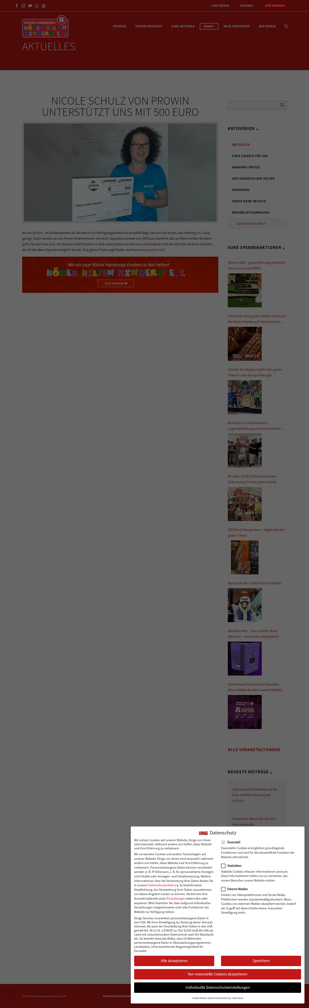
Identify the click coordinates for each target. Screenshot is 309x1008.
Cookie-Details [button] (199, 998)
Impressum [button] (237, 998)
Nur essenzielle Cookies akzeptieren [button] (217, 974)
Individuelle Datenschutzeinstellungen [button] (217, 987)
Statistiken (234, 866)
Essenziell (233, 842)
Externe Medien (237, 889)
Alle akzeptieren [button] (174, 960)
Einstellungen (176, 898)
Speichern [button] (261, 960)
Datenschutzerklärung (163, 885)
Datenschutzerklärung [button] (219, 998)
